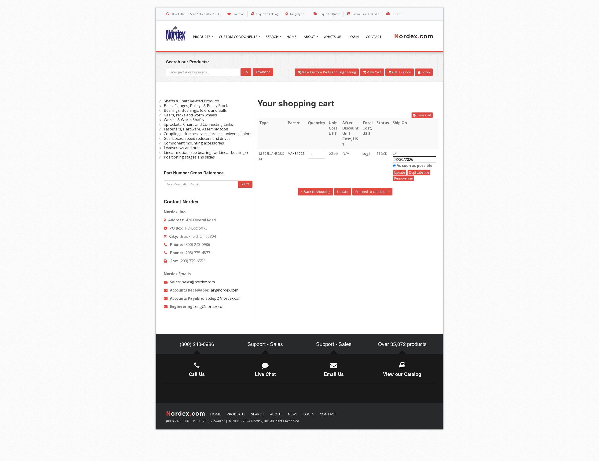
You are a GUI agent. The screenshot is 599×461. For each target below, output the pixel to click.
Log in (367, 153)
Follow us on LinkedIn (365, 14)
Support (257, 343)
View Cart (373, 72)
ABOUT (276, 414)
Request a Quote (329, 14)
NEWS (293, 414)
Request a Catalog (267, 14)
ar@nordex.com (224, 290)
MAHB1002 (296, 153)
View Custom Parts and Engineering (328, 72)
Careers (396, 14)
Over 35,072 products (402, 343)
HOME (215, 414)
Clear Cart (423, 115)
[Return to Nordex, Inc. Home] (174, 33)
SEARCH (257, 414)
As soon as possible (414, 165)
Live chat (238, 14)
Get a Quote (401, 72)
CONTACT (328, 414)
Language (296, 14)
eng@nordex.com (210, 306)
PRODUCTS (235, 414)
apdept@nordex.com (223, 298)
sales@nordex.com (198, 282)
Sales (276, 343)
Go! (245, 72)
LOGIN (308, 414)
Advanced (263, 72)
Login (425, 72)
